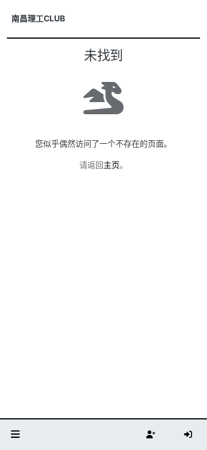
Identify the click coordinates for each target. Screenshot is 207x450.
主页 (111, 165)
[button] (15, 434)
